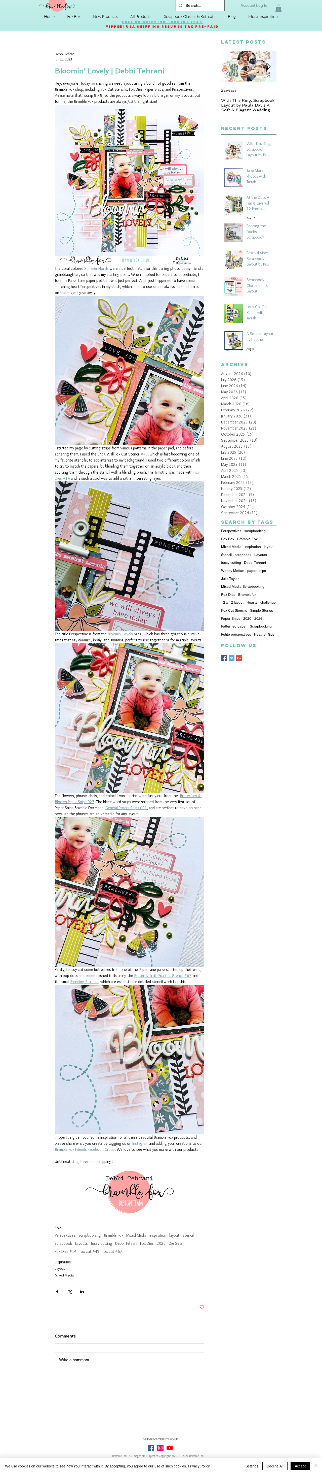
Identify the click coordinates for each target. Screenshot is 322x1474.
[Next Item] (268, 67)
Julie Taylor (230, 579)
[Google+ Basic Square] (239, 658)
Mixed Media (136, 1235)
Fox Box (227, 539)
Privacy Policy (199, 1465)
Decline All (275, 1465)
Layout (60, 1268)
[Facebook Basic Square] (224, 658)
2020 (247, 618)
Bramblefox (247, 595)
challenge (268, 602)
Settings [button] (252, 1465)
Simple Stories (261, 610)
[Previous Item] (229, 67)
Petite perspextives (236, 634)
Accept (300, 1465)
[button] (278, 8)
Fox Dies (147, 1243)
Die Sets (176, 1243)
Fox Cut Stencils (234, 610)
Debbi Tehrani (126, 1243)
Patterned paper (234, 626)
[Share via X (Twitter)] (69, 1291)
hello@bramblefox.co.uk (160, 1439)
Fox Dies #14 (65, 1251)
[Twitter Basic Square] (231, 658)
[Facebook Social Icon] (151, 1448)
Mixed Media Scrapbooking (242, 586)
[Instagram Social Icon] (160, 1448)
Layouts (81, 1243)
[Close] (316, 1466)
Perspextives (65, 1235)
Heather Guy (264, 634)
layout (174, 1235)
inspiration (157, 1235)
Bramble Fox (113, 1235)
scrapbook (63, 1243)
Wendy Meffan (232, 571)
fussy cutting (101, 1243)
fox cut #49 (89, 1251)
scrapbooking (89, 1235)
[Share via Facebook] (57, 1291)
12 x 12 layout (232, 602)
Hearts (252, 602)
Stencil (188, 1235)
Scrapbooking (261, 626)
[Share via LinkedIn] (81, 1291)
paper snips (256, 571)
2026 (258, 618)
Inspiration (63, 1261)
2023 (161, 1243)
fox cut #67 (112, 1251)
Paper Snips (230, 618)
